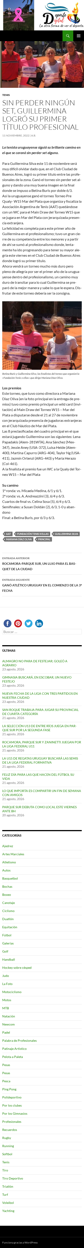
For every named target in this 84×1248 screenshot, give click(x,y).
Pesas (6, 1065)
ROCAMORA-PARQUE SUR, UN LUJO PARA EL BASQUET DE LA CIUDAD (39, 563)
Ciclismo (8, 911)
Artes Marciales (13, 854)
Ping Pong (9, 1089)
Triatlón (7, 1186)
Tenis (6, 95)
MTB (5, 1008)
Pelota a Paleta (12, 1057)
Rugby (6, 1138)
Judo (5, 976)
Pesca (6, 1081)
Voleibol (8, 1203)
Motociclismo (12, 992)
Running (8, 1146)
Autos (6, 870)
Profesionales (11, 1121)
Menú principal (78, 35)
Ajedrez (7, 846)
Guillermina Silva (66, 533)
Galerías (8, 943)
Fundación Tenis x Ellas (33, 533)
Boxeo (6, 894)
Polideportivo (12, 1097)
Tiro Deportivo (12, 1178)
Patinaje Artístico (14, 1049)
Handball (8, 959)
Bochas (7, 886)
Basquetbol (10, 878)
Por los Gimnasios (14, 1113)
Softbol (7, 1154)
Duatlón (8, 919)
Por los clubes (12, 1105)
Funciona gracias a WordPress (20, 1242)
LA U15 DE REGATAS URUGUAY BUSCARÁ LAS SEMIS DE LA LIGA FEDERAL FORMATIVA (40, 760)
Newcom (8, 1024)
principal (44, 539)
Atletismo (9, 862)
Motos (6, 1000)
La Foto (7, 984)
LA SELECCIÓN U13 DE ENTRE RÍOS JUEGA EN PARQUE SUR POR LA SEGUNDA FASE (39, 728)
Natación (8, 1016)
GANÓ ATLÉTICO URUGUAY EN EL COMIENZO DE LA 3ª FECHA (42, 585)
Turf (5, 1194)
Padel (6, 1032)
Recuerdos (9, 1130)
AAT (8, 533)
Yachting (8, 1211)
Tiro (5, 1170)
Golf (5, 951)
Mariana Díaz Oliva (19, 539)
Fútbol (6, 935)
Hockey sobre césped (17, 967)
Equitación (9, 927)
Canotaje (8, 903)
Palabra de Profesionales (19, 1040)
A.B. (33, 135)
